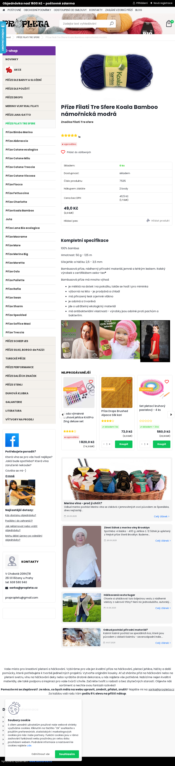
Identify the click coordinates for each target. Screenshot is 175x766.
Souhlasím (67, 754)
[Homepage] (4, 10)
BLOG (138, 10)
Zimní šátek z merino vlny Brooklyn (127, 527)
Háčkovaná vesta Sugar (119, 595)
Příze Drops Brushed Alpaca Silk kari (114, 413)
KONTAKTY (96, 10)
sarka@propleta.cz (23, 588)
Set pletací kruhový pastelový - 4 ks (152, 408)
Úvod (8, 37)
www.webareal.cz (40, 761)
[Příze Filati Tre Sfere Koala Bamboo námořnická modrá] (116, 73)
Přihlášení (142, 3)
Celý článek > (161, 516)
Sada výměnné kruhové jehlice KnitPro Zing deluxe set (78, 417)
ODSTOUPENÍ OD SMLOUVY (70, 10)
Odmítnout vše (40, 754)
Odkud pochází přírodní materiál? (125, 630)
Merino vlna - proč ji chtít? (83, 503)
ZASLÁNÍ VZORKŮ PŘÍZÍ (119, 10)
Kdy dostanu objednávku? (20, 515)
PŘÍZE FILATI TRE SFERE (28, 37)
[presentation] (62, 414)
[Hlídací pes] (144, 220)
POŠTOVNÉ (14, 10)
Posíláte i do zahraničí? (19, 520)
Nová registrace (163, 3)
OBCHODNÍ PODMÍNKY (37, 10)
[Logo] (26, 23)
